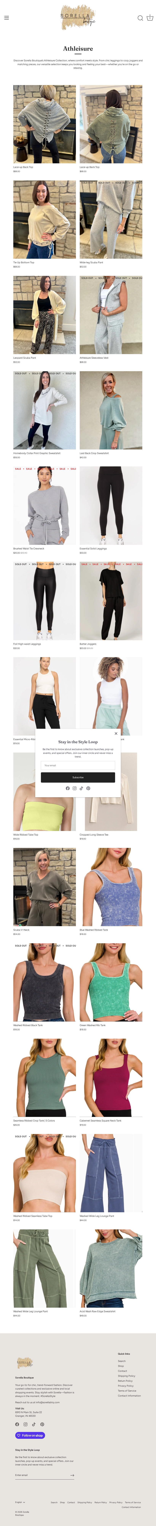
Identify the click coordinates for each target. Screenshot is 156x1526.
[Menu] (6, 18)
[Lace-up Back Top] (44, 124)
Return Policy (125, 1380)
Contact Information (129, 1395)
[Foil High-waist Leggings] (44, 601)
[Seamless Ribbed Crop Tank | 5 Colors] (44, 1078)
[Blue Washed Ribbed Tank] (111, 887)
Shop (121, 1366)
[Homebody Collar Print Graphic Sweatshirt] (44, 410)
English (18, 1502)
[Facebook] (68, 788)
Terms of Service (127, 1390)
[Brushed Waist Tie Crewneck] (44, 505)
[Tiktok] (81, 788)
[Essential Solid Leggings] (111, 505)
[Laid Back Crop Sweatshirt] (111, 410)
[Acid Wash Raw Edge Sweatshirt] (111, 1268)
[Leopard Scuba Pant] (44, 315)
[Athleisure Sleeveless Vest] (111, 315)
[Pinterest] (88, 788)
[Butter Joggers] (111, 601)
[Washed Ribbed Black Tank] (44, 982)
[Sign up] (72, 1475)
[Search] (140, 18)
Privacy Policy (126, 1385)
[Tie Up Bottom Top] (44, 219)
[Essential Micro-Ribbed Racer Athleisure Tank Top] (44, 696)
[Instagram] (74, 788)
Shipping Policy (126, 1375)
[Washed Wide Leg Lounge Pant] (111, 1173)
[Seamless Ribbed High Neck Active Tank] (111, 696)
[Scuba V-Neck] (44, 887)
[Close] (116, 733)
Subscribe (78, 777)
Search (122, 1361)
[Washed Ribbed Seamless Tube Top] (44, 1173)
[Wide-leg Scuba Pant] (111, 219)
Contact (122, 1371)
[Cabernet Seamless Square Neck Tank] (111, 1078)
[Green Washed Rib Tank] (111, 982)
